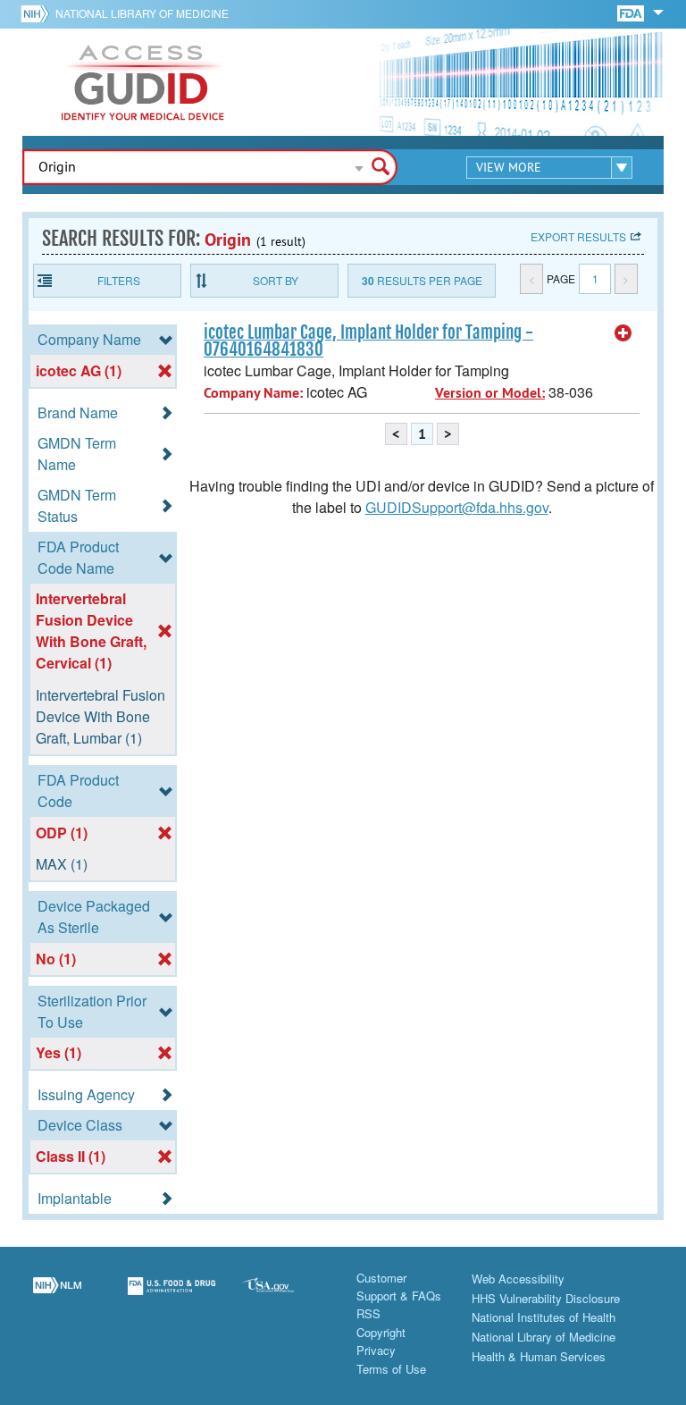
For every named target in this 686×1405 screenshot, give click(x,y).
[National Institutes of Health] (38, 13)
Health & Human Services (539, 1356)
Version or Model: (490, 392)
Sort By (275, 280)
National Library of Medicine (142, 13)
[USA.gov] (286, 1297)
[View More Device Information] (623, 333)
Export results (578, 236)
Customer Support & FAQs (398, 1286)
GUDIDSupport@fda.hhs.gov (456, 507)
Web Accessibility (518, 1278)
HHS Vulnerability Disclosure (546, 1298)
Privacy (376, 1350)
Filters (118, 280)
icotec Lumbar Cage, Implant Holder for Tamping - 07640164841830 (368, 341)
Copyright (381, 1332)
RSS (368, 1313)
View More (508, 167)
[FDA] (632, 12)
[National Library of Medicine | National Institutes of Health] (57, 1297)
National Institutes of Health (543, 1316)
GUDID (143, 82)
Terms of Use (391, 1368)
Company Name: (253, 392)
